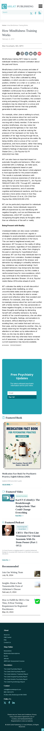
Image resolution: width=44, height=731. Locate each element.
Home (4, 25)
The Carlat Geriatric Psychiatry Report (15, 679)
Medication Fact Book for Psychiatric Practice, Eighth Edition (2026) (19, 475)
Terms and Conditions (24, 714)
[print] (35, 54)
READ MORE (6, 484)
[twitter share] (18, 54)
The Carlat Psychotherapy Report (14, 682)
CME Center (7, 637)
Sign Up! (12, 397)
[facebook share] (22, 54)
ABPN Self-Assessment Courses (14, 661)
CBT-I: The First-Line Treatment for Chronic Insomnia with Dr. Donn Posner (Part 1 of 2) (28, 539)
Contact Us (7, 642)
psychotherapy (15, 345)
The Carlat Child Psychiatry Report (14, 671)
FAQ (5, 640)
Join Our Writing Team (12, 572)
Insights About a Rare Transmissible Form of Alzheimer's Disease (12, 586)
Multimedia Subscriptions (12, 653)
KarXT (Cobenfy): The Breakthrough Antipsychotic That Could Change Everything (27, 506)
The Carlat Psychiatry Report (13, 669)
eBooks (6, 658)
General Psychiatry (21, 496)
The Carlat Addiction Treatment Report (16, 674)
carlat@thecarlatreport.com (12, 689)
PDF (39, 53)
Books (6, 656)
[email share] (31, 54)
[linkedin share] (26, 54)
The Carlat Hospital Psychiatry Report (15, 676)
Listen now (5, 560)
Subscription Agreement (21, 716)
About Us (7, 635)
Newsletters (8, 651)
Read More (18, 515)
